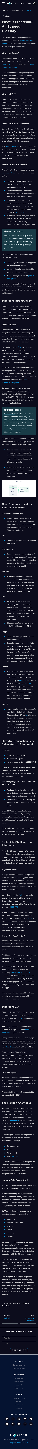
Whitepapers (19, 1378)
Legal (12, 1442)
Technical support (19, 1368)
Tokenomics (15, 1156)
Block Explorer (19, 1382)
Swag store (19, 1405)
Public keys (19, 1388)
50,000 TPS (13, 907)
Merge (20, 1018)
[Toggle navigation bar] (3, 3)
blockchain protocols (10, 64)
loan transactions (8, 173)
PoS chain (10, 1047)
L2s (26, 715)
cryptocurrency (27, 683)
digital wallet (20, 212)
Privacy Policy (22, 1442)
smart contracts (12, 146)
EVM (19, 347)
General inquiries (19, 1365)
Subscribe (19, 1350)
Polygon (22, 895)
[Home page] (4, 10)
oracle (21, 680)
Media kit (19, 1385)
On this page (8, 16)
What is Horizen (19, 1398)
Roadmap (19, 1402)
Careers (19, 1408)
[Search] (34, 3)
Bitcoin (29, 918)
